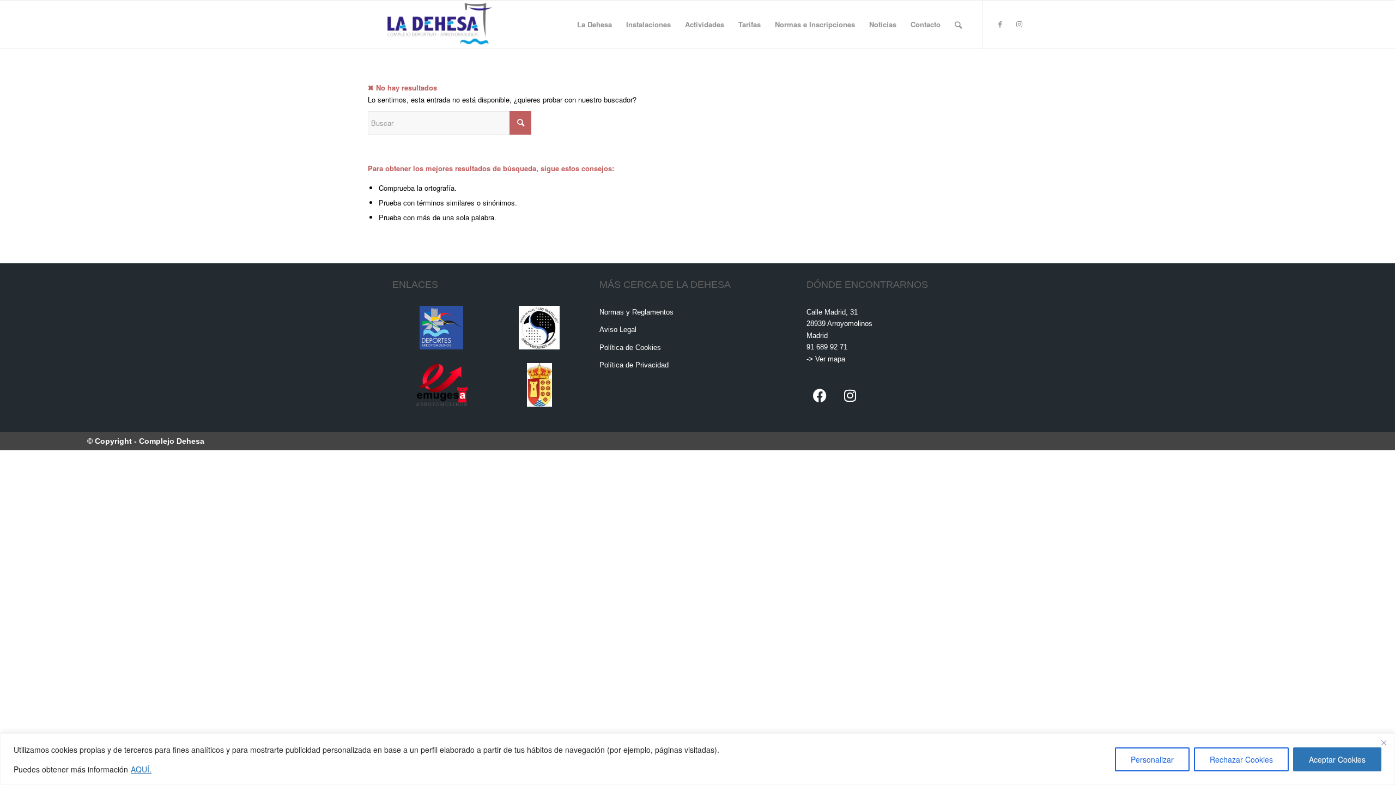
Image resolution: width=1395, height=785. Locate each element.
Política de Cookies (630, 347)
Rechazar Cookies (1241, 759)
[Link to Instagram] (1019, 24)
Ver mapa (830, 359)
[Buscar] (958, 25)
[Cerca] (1383, 742)
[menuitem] (594, 25)
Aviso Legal (617, 329)
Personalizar (1152, 759)
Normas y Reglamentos (636, 312)
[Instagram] (850, 395)
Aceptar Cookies (1337, 759)
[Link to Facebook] (1000, 24)
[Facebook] (820, 395)
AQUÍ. (141, 769)
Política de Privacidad (634, 365)
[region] (697, 759)
